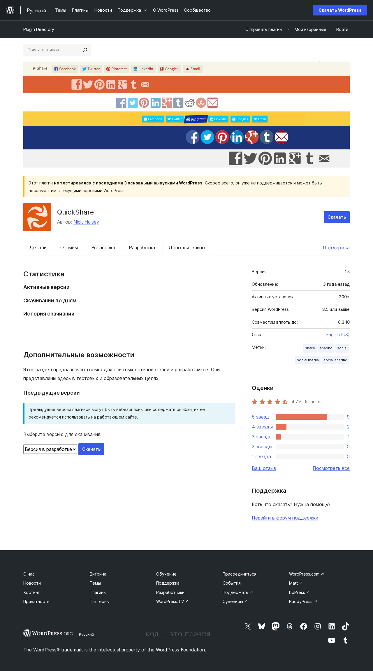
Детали (38, 247)
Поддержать (238, 592)
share (310, 348)
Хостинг (31, 592)
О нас (29, 573)
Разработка (142, 247)
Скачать (337, 217)
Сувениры (235, 601)
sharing (326, 348)
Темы (95, 583)
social (342, 348)
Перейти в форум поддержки (285, 518)
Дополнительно (187, 247)
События (232, 583)
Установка (103, 247)
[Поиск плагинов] (85, 50)
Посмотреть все (331, 468)
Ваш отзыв (264, 468)
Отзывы (69, 247)
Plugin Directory (38, 29)
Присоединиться (239, 573)
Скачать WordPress (340, 10)
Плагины (98, 592)
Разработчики (170, 592)
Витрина (98, 573)
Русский (86, 634)
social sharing (335, 360)
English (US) (338, 334)
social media (308, 360)
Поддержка (336, 247)
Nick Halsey (86, 222)
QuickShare (75, 212)
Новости (32, 583)
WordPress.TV (172, 601)
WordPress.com (306, 573)
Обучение (166, 573)
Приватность (36, 601)
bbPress (299, 592)
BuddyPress (303, 601)
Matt (296, 583)
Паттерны (100, 601)
